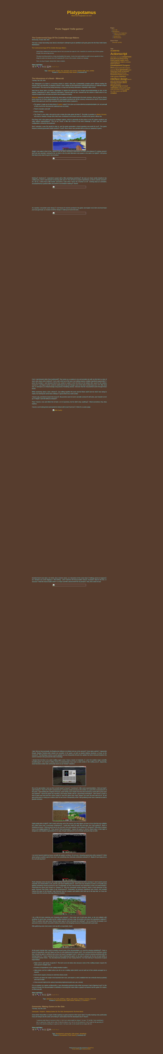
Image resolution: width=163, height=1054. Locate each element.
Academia (114, 50)
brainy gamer (115, 60)
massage (66, 71)
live (62, 71)
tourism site (119, 91)
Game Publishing (63, 72)
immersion (126, 74)
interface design (118, 79)
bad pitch (113, 58)
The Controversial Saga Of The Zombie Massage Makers (55, 38)
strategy (127, 89)
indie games (51, 71)
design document (115, 63)
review (120, 87)
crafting (67, 999)
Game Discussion (60, 1000)
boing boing (124, 58)
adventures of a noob (52, 999)
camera (126, 60)
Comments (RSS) (86, 1049)
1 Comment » (85, 1000)
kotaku (58, 71)
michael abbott (121, 82)
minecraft (93, 999)
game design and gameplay (121, 71)
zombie (92, 71)
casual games (115, 62)
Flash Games (72, 1035)
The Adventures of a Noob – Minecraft (48, 78)
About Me (114, 30)
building (62, 999)
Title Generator (117, 37)
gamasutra (68, 1033)
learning (86, 999)
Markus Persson (101, 114)
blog (118, 58)
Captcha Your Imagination (120, 33)
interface (81, 999)
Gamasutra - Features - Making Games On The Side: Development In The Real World (57, 1011)
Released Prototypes (120, 34)
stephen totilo (81, 71)
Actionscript (118, 54)
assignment (126, 57)
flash (117, 70)
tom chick (113, 91)
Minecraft (34, 97)
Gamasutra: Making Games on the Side (48, 1007)
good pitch (114, 73)
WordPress (91, 1047)
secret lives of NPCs (119, 89)
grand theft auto (122, 73)
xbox (87, 71)
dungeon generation (119, 67)
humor (120, 74)
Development (60, 1033)
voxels (60, 104)
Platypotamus (81, 12)
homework (114, 74)
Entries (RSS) (75, 1049)
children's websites (126, 62)
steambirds (83, 1033)
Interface (77, 1000)
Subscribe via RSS (117, 42)
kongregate (124, 81)
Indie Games (73, 72)
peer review (73, 71)
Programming (115, 86)
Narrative (118, 84)
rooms (124, 87)
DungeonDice (117, 36)
